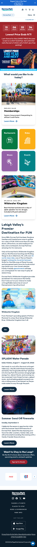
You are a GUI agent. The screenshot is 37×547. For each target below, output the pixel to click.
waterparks (11, 260)
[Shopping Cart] (29, 9)
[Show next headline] (35, 3)
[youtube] (24, 498)
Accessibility (19, 537)
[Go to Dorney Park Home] (7, 9)
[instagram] (13, 498)
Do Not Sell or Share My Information (20, 534)
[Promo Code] (23, 9)
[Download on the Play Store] (18, 528)
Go (5, 329)
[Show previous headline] (2, 3)
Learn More (9, 389)
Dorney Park (7, 15)
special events (19, 268)
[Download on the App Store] (18, 523)
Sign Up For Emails (18, 462)
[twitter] (20, 498)
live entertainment (24, 260)
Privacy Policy (6, 534)
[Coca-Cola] (11, 477)
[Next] (34, 476)
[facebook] (16, 498)
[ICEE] (26, 477)
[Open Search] (26, 9)
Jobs (24, 537)
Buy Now (18, 4)
